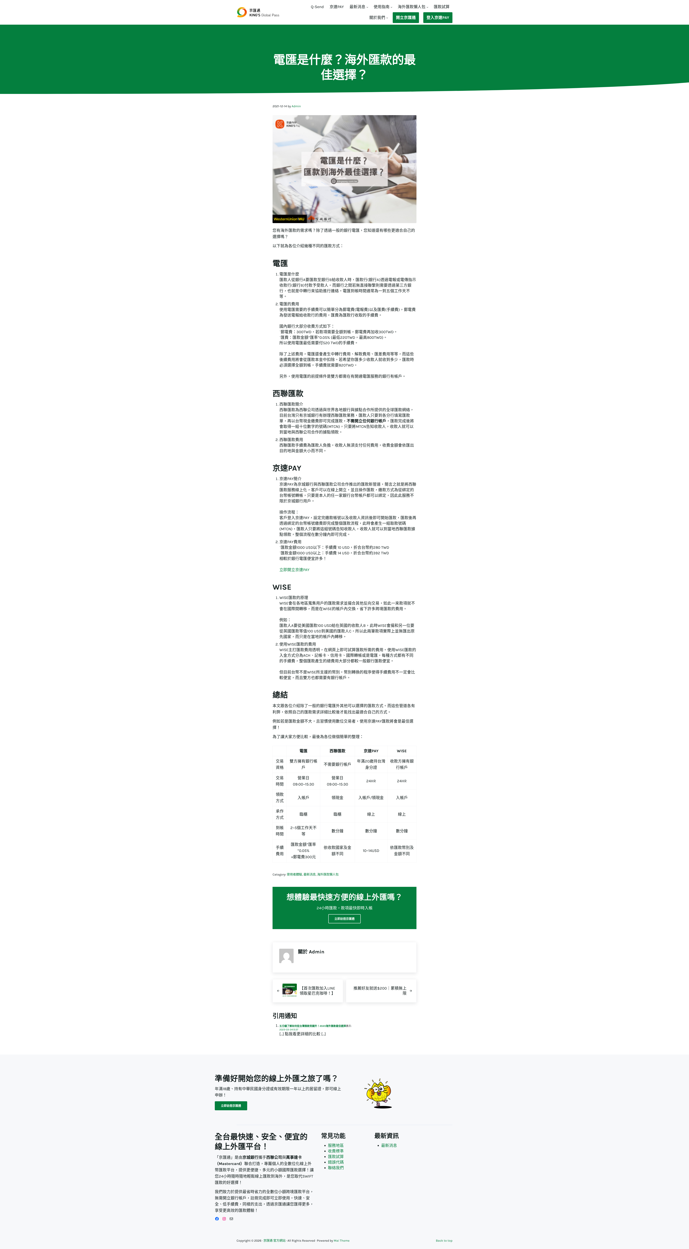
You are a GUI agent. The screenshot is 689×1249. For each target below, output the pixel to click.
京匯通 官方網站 (274, 1240)
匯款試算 (336, 1156)
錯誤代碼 (336, 1162)
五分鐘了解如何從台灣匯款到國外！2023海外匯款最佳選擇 (312, 1026)
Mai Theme (342, 1240)
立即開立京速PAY (294, 569)
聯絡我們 (336, 1168)
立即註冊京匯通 (344, 918)
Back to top (444, 1240)
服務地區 (336, 1145)
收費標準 (336, 1151)
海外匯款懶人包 (328, 874)
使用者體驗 (294, 874)
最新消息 (309, 874)
